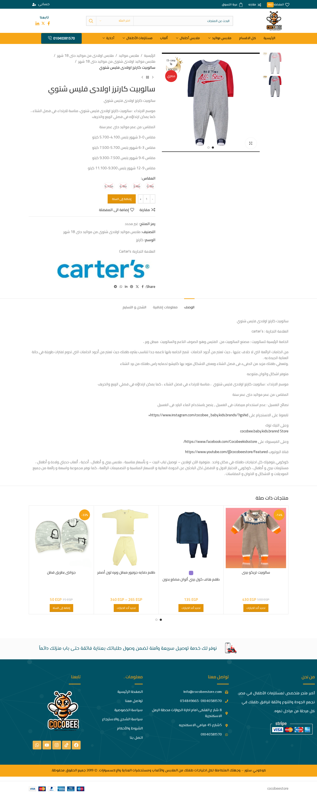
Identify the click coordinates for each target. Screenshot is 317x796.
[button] (61, 608)
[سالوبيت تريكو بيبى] (256, 538)
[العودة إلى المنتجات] (147, 77)
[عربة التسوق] (232, 5)
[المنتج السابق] (152, 77)
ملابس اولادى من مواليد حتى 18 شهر (85, 56)
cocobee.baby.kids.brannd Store (264, 431)
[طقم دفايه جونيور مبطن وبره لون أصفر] (126, 538)
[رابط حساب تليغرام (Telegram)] (115, 287)
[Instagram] (56, 745)
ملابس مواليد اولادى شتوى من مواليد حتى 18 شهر (116, 61)
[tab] (189, 305)
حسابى (43, 4)
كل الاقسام (247, 38)
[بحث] (91, 21)
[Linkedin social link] (126, 287)
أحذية (110, 38)
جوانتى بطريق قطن (61, 572)
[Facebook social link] (142, 287)
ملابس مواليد (221, 38)
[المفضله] (278, 5)
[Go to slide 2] (208, 147)
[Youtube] (46, 745)
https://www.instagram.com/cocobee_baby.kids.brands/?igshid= (198, 414)
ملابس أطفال (190, 38)
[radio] (150, 186)
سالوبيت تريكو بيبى (256, 572)
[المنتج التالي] (142, 77)
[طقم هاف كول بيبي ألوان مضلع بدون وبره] (191, 538)
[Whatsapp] (37, 745)
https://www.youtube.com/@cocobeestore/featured (226, 451)
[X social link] (137, 287)
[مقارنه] (254, 5)
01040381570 (64, 38)
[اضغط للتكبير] (250, 143)
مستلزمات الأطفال (139, 38)
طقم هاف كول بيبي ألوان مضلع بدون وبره (191, 582)
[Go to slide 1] (213, 147)
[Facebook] (76, 745)
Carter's (125, 251)
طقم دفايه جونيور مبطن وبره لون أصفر (126, 572)
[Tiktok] (66, 745)
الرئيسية (269, 38)
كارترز (139, 239)
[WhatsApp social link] (121, 287)
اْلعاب (164, 38)
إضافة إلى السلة (121, 199)
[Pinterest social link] (131, 287)
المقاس (148, 178)
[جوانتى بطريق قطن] (61, 538)
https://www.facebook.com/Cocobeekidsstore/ (220, 441)
